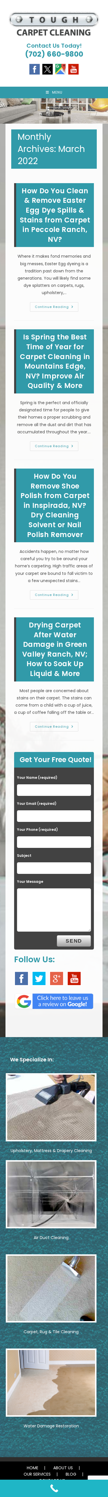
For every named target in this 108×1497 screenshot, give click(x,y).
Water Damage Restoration (51, 1426)
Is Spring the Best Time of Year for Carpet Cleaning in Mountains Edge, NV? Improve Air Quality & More (55, 361)
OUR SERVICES (37, 1474)
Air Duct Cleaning (51, 1237)
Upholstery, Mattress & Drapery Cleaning (51, 1151)
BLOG (71, 1474)
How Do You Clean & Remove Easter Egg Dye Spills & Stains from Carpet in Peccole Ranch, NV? (55, 215)
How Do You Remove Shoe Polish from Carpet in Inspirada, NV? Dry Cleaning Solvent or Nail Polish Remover (55, 505)
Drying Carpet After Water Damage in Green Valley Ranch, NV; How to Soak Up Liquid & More (55, 649)
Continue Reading (56, 308)
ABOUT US (63, 1468)
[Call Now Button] (54, 1488)
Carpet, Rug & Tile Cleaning (51, 1332)
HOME (32, 1468)
